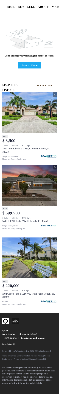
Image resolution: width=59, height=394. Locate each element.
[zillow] (10, 387)
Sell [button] (31, 7)
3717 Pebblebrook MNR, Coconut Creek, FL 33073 (26, 150)
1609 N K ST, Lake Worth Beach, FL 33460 (25, 221)
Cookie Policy (37, 356)
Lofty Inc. (17, 351)
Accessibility (42, 359)
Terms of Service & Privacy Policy (16, 356)
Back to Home (29, 65)
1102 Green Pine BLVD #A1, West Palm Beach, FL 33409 (28, 295)
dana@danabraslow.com (33, 338)
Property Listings (21, 359)
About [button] (43, 7)
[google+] (22, 387)
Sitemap (32, 359)
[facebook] (4, 387)
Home (10, 7)
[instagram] (16, 387)
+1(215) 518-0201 (9, 338)
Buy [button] (21, 7)
